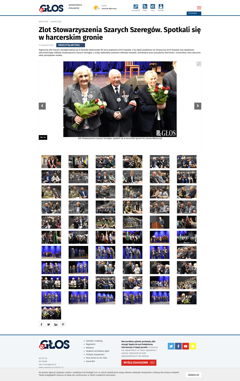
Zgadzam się (194, 374)
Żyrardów (74, 8)
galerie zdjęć (56, 22)
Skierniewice (75, 5)
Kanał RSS (90, 361)
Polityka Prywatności (95, 354)
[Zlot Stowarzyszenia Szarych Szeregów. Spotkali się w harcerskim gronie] (120, 100)
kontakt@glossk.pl (49, 364)
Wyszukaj (192, 13)
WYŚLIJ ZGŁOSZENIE (136, 362)
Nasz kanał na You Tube (96, 358)
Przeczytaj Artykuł (69, 45)
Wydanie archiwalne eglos (97, 351)
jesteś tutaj (43, 22)
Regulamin (90, 344)
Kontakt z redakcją (94, 341)
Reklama (90, 348)
